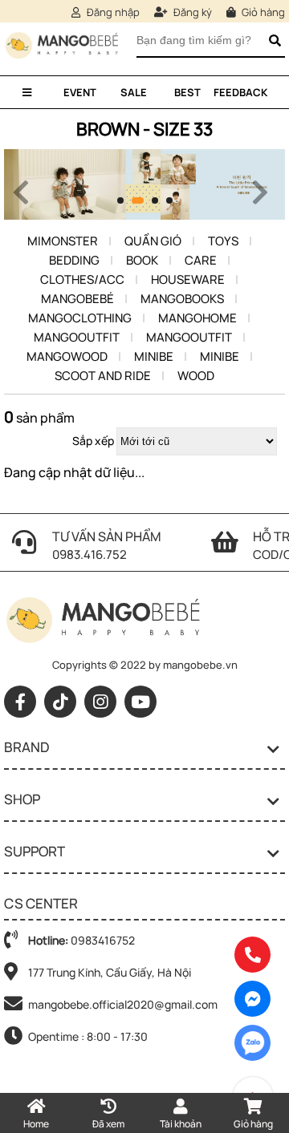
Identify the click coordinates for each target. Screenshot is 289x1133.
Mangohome (197, 318)
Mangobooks (182, 298)
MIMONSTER (62, 241)
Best (187, 92)
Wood (195, 375)
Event (79, 92)
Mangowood (67, 356)
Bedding (74, 260)
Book (142, 260)
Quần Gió (152, 241)
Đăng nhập (112, 12)
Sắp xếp (93, 440)
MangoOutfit (77, 337)
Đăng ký (191, 12)
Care (201, 260)
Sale (133, 92)
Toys (223, 241)
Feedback (240, 92)
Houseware (188, 279)
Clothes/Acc (82, 279)
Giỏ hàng (262, 12)
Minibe (153, 356)
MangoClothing (80, 318)
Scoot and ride (103, 375)
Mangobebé (77, 298)
